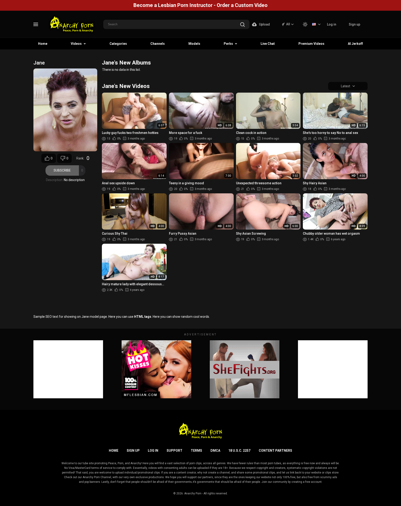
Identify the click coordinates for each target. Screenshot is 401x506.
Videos (76, 43)
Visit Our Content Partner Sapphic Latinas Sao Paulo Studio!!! (200, 5)
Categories (118, 43)
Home (42, 43)
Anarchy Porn (192, 493)
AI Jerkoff (355, 43)
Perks (228, 43)
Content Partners (275, 450)
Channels (157, 43)
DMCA (215, 450)
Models (194, 43)
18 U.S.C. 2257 (239, 450)
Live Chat (268, 43)
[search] (242, 25)
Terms (196, 450)
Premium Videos (311, 43)
